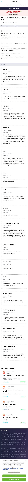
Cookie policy (9, 468)
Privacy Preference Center (14, 472)
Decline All (14, 475)
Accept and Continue (14, 479)
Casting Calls (9, 4)
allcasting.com (9, 451)
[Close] (25, 460)
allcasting (3, 4)
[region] (14, 470)
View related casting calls (13, 14)
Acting (14, 4)
